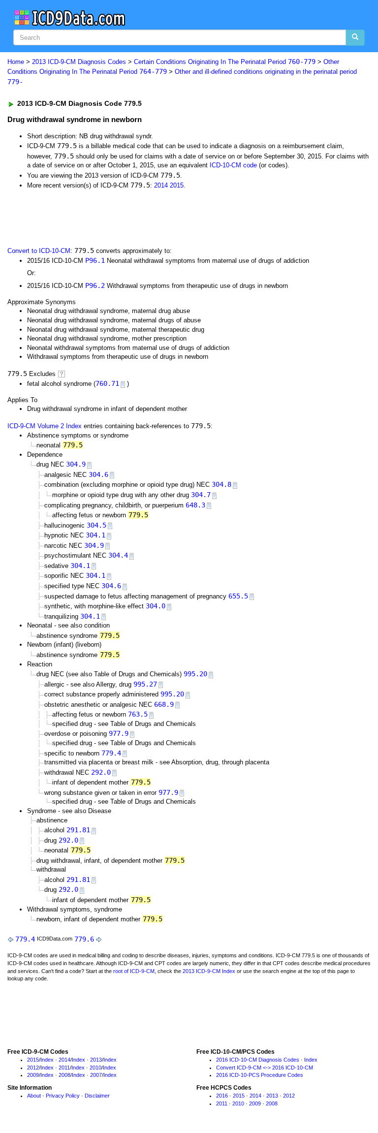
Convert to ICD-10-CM (38, 250)
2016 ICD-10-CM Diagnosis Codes (257, 1060)
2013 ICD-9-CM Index (209, 971)
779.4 (111, 753)
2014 (161, 185)
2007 (96, 1075)
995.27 (145, 684)
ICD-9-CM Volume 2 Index (44, 426)
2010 (95, 1067)
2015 (177, 185)
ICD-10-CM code (233, 165)
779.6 (84, 939)
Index (47, 1060)
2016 (222, 1096)
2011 (64, 1067)
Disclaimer (97, 1096)
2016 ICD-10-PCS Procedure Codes (259, 1075)
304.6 (98, 474)
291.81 (78, 830)
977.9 (118, 733)
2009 (33, 1075)
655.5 (238, 596)
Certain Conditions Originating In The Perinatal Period (224, 61)
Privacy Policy (63, 1096)
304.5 (96, 525)
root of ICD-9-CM (134, 971)
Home (15, 61)
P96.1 (95, 260)
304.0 (155, 606)
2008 (64, 1075)
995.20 (195, 674)
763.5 (138, 714)
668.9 (164, 704)
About (34, 1096)
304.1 (95, 535)
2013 (96, 1060)
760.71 (107, 383)
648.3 (195, 505)
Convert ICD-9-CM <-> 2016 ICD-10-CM (264, 1067)
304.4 (118, 555)
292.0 (101, 772)
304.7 (201, 495)
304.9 (76, 464)
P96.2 (95, 285)
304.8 (221, 484)
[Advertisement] (119, 217)
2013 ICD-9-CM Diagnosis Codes (79, 61)
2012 (33, 1067)
